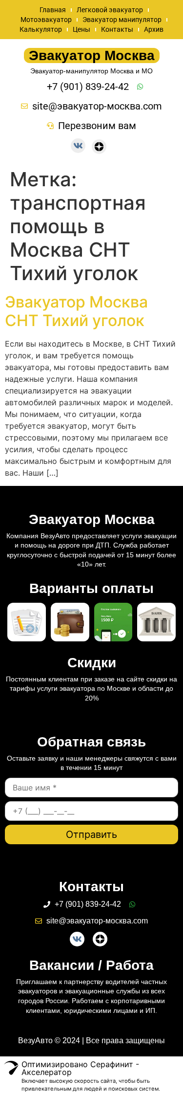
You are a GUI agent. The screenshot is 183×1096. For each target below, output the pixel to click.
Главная (53, 10)
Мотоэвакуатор (46, 19)
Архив (153, 29)
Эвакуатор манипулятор (122, 19)
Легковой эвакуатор (110, 10)
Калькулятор (41, 29)
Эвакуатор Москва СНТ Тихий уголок (76, 311)
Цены (81, 29)
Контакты (117, 29)
